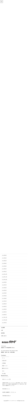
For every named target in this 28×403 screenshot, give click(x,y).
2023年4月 (4, 263)
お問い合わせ (3, 335)
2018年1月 (4, 314)
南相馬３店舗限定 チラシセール (9, 392)
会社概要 (3, 327)
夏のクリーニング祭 (6, 379)
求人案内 (4, 373)
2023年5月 (4, 260)
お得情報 (4, 363)
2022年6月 (4, 287)
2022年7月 (4, 285)
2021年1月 (4, 301)
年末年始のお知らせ (6, 395)
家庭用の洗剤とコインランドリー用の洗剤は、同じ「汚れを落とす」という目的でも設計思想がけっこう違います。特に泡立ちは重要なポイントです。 (14, 384)
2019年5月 (4, 309)
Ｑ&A (3, 371)
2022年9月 (4, 282)
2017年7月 (4, 322)
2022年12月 (4, 274)
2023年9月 (4, 255)
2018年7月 (4, 312)
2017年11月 (4, 317)
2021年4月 (4, 298)
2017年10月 (4, 320)
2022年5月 (4, 290)
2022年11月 (4, 276)
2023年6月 (4, 258)
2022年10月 (4, 279)
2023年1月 (4, 271)
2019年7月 (4, 306)
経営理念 (3, 333)
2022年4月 (4, 293)
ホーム (3, 358)
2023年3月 (4, 266)
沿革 (2, 330)
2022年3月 (4, 295)
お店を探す (4, 360)
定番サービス (4, 365)
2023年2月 (4, 268)
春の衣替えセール (6, 388)
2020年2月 (4, 303)
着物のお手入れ (5, 368)
